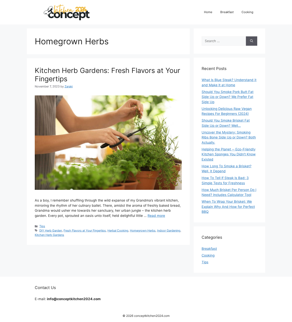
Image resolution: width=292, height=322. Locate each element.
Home (208, 12)
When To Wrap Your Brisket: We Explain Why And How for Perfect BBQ (228, 207)
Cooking (247, 12)
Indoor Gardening (168, 230)
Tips (42, 226)
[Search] (251, 41)
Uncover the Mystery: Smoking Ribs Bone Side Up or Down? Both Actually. (229, 137)
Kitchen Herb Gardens (49, 235)
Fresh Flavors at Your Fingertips (85, 230)
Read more (156, 216)
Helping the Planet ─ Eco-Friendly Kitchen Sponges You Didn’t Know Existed (229, 154)
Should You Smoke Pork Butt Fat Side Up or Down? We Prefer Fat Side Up (227, 97)
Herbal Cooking (117, 230)
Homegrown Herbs (143, 230)
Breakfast (227, 12)
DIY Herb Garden (50, 230)
